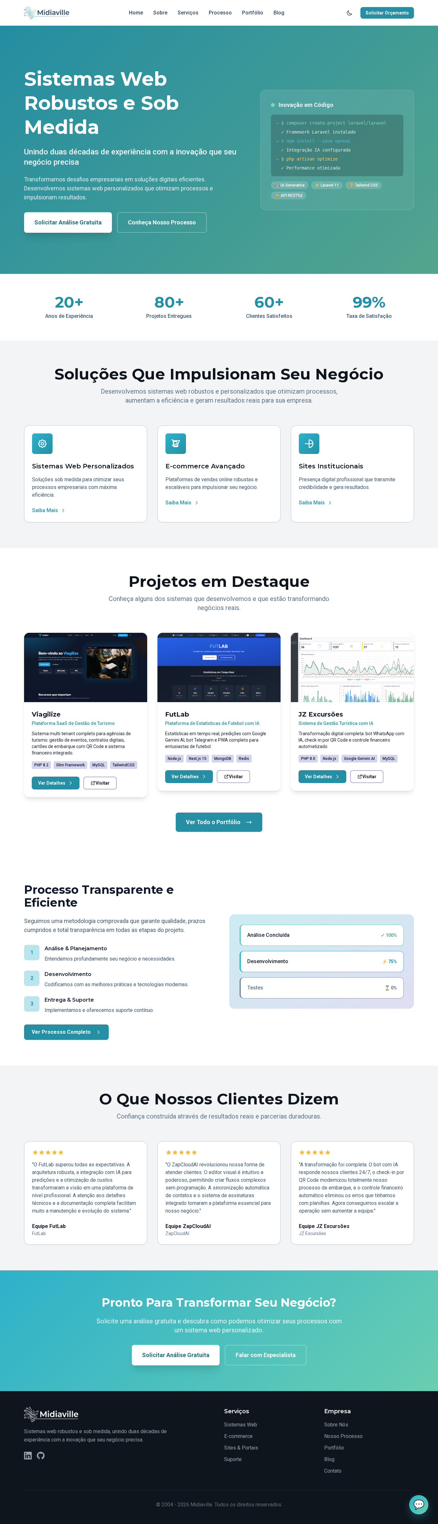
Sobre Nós (336, 1425)
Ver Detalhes (51, 783)
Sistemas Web (240, 1425)
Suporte (233, 1459)
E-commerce (238, 1436)
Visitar (103, 783)
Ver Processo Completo (61, 1032)
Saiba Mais (45, 510)
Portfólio (252, 13)
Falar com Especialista (266, 1355)
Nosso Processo (343, 1436)
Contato (332, 1471)
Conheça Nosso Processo (162, 222)
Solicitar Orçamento (387, 12)
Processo (220, 13)
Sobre (160, 13)
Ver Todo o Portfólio (213, 822)
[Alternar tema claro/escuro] (349, 13)
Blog (279, 13)
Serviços (188, 13)
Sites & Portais (241, 1448)
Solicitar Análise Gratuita (68, 222)
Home (136, 13)
